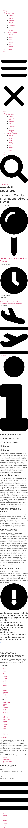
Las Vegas (11, 30)
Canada (5, 704)
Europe (10, 37)
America (11, 34)
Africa (10, 39)
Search (2, 769)
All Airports (9, 49)
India (4, 714)
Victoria (11, 18)
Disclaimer (6, 53)
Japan (4, 716)
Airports (5, 12)
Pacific (10, 41)
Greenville (11, 17)
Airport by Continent (11, 32)
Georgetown (12, 25)
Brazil (4, 711)
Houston (11, 24)
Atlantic (11, 46)
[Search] (1, 774)
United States (6, 702)
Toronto (11, 22)
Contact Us (6, 51)
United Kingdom (7, 718)
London (11, 15)
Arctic (10, 48)
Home (4, 10)
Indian (10, 44)
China (4, 706)
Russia (4, 709)
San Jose (11, 20)
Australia (11, 42)
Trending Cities (10, 13)
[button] (14, 82)
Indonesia (5, 712)
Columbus (11, 27)
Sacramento (12, 29)
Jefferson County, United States (13, 260)
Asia (10, 36)
